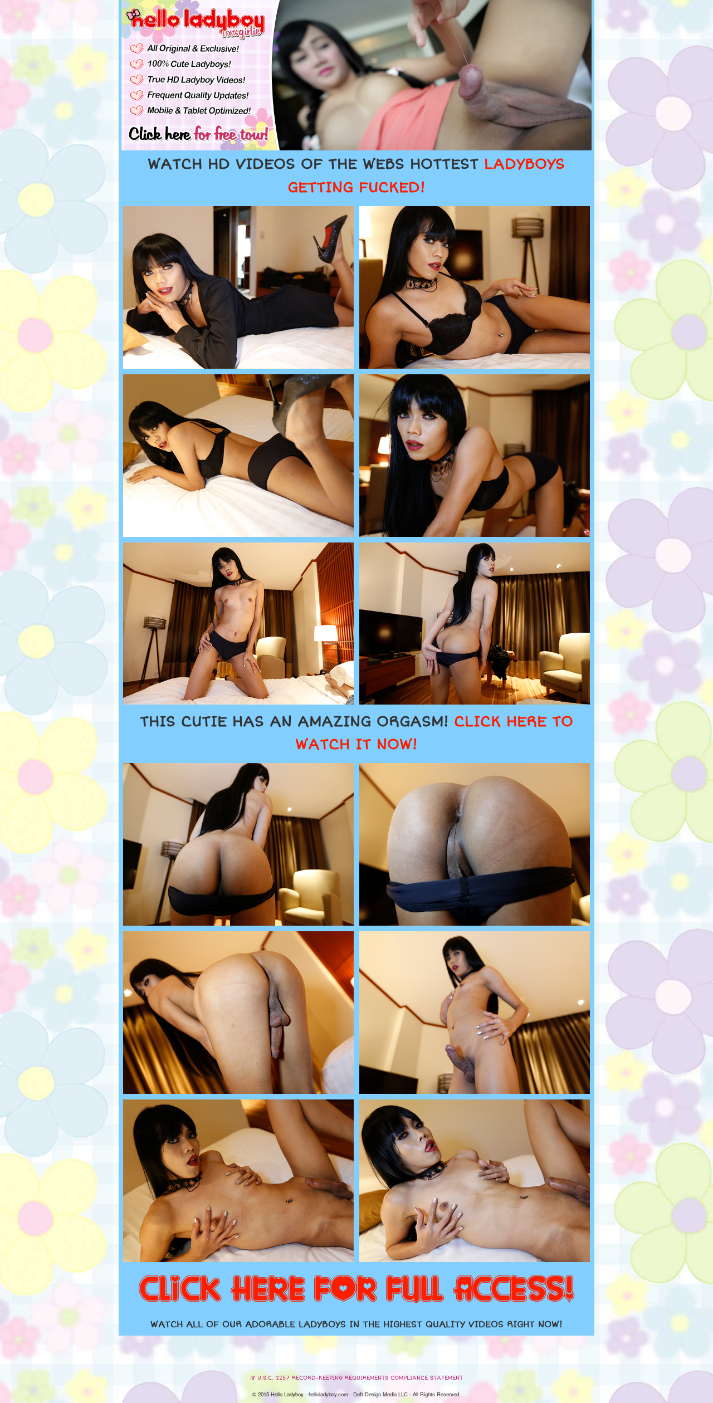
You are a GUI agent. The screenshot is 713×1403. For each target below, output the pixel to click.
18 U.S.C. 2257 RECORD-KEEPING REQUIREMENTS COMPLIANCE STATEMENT (356, 1378)
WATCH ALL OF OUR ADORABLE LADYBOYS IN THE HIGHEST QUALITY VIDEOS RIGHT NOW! (356, 1324)
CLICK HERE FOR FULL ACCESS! (356, 1290)
